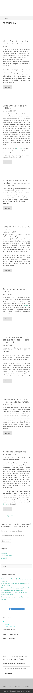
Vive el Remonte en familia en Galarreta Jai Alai (15, 42)
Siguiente (10, 516)
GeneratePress (26, 687)
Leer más (7, 87)
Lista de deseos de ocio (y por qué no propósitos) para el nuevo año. (16, 339)
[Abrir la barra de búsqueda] (30, 18)
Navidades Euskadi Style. (15, 452)
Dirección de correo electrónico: (11, 531)
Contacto (4, 553)
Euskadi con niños (6, 556)
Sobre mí (4, 558)
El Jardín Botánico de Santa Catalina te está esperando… (16, 181)
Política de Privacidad (9, 691)
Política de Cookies (23, 691)
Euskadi (25, 305)
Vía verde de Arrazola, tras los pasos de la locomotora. (16, 400)
